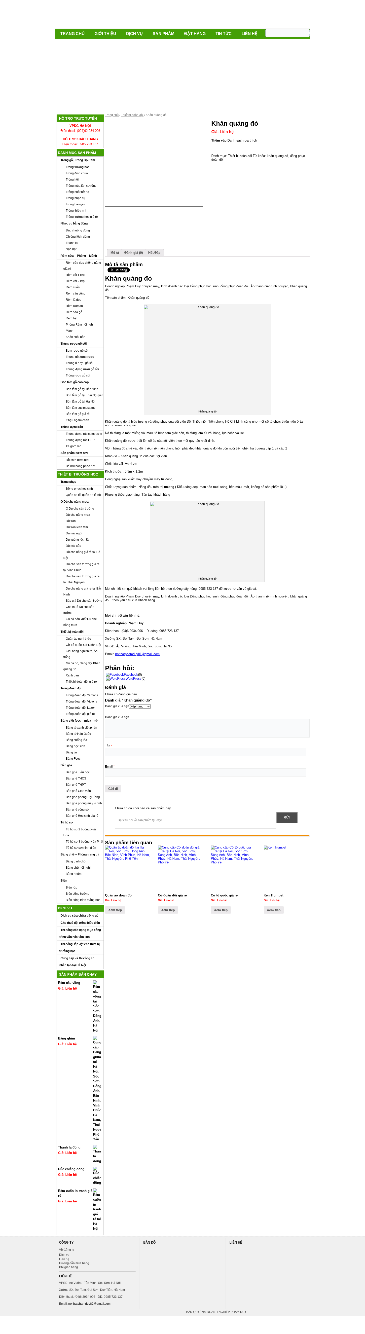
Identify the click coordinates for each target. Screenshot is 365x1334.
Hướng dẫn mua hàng (74, 1263)
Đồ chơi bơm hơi (77, 460)
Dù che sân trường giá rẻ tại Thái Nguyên (81, 579)
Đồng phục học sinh (79, 488)
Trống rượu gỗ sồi (78, 375)
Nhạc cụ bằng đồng (74, 223)
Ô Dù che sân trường (80, 508)
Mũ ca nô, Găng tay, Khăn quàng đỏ (81, 666)
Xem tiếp (115, 910)
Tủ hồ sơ (67, 822)
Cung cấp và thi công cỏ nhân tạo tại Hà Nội (76, 962)
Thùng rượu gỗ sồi (74, 343)
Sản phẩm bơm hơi (74, 453)
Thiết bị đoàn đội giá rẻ (81, 681)
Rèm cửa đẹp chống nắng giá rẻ (82, 265)
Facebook (131, 674)
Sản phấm (163, 34)
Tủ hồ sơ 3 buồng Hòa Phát (84, 841)
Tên (108, 746)
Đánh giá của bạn (117, 706)
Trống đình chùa (77, 173)
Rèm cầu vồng (75, 293)
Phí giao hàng (68, 1267)
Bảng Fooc (73, 758)
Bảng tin (71, 752)
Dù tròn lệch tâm (77, 527)
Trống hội (72, 179)
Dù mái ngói (74, 533)
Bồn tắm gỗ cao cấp (75, 382)
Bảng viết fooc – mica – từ (79, 720)
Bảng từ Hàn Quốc (78, 734)
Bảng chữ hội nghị (78, 867)
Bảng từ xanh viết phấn (81, 727)
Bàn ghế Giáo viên (78, 791)
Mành (69, 331)
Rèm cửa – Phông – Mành (79, 256)
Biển (64, 880)
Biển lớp (71, 887)
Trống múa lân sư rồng (81, 185)
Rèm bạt (71, 318)
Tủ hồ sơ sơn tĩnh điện (81, 848)
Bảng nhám (73, 874)
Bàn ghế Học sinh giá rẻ (82, 815)
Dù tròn (71, 521)
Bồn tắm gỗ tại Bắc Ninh (82, 389)
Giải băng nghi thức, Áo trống (80, 654)
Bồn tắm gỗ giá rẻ (78, 414)
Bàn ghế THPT (76, 784)
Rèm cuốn (73, 287)
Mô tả (114, 253)
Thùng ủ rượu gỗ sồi (79, 363)
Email (110, 766)
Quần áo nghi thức (78, 638)
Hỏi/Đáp (154, 253)
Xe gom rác (73, 446)
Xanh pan (72, 675)
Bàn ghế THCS (76, 778)
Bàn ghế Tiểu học (78, 772)
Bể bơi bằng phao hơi (80, 466)
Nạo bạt (71, 249)
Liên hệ (249, 34)
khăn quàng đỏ (277, 156)
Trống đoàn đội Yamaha (82, 695)
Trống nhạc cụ (75, 198)
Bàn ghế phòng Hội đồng (83, 797)
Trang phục (68, 481)
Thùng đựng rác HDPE (81, 440)
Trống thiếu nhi (76, 210)
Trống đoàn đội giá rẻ (80, 714)
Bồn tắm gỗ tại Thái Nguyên (84, 395)
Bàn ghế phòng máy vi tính (84, 803)
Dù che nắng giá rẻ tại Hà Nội (81, 555)
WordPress (134, 678)
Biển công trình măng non (83, 900)
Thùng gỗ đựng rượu (80, 357)
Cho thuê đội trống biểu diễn (80, 923)
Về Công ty (66, 1250)
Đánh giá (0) (133, 253)
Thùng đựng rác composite (84, 434)
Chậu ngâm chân (77, 420)
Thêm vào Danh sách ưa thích (234, 140)
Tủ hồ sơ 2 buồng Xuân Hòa (80, 832)
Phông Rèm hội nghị (80, 324)
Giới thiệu (105, 34)
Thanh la (72, 243)
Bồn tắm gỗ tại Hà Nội (80, 401)
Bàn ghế (66, 765)
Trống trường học (77, 167)
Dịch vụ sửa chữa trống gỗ (79, 915)
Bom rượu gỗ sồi (77, 350)
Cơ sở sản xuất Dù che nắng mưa (80, 622)
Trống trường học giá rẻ (82, 217)
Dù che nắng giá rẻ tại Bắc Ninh (82, 591)
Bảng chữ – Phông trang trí (80, 854)
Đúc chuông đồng (78, 230)
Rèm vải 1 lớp (75, 275)
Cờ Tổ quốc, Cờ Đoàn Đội (83, 645)
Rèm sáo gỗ (74, 312)
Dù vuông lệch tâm (78, 539)
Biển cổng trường (77, 893)
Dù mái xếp (73, 546)
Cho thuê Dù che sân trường (78, 610)
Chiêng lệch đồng (78, 236)
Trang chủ (72, 34)
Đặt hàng (195, 34)
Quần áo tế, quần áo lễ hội (84, 495)
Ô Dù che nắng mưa (75, 501)
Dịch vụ (134, 34)
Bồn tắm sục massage (81, 407)
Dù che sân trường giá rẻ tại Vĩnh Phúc (81, 567)
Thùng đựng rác (72, 427)
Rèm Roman (74, 306)
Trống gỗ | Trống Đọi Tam (78, 160)
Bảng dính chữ (76, 861)
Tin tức (224, 34)
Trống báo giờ (75, 204)
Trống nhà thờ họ (77, 192)
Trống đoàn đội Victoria (81, 701)
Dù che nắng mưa (78, 515)
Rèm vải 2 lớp (75, 281)
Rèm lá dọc (73, 299)
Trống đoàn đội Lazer (80, 707)
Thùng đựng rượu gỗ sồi (82, 369)
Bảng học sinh (75, 746)
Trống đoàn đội (71, 688)
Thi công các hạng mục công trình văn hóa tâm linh (80, 933)
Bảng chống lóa (76, 740)
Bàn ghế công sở (77, 809)
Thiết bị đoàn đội (72, 631)
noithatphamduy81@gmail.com (137, 654)
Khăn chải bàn (75, 337)
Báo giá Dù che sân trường (84, 600)
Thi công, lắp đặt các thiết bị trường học (79, 947)
